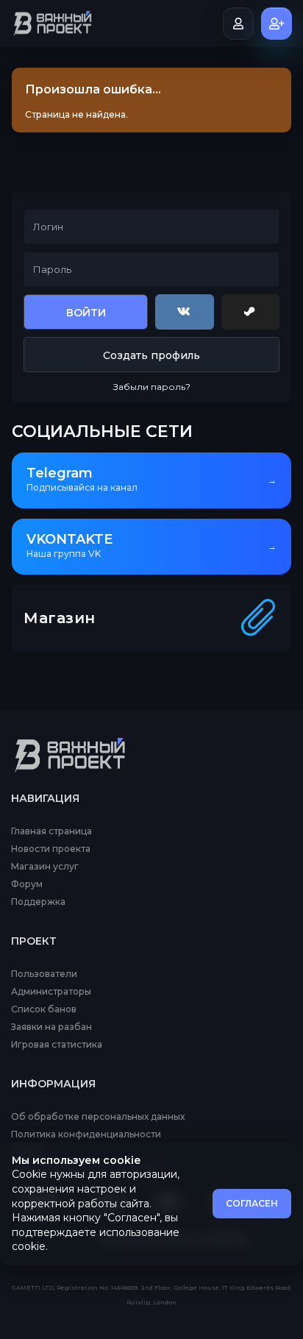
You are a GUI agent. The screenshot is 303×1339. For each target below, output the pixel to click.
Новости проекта (50, 849)
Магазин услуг (45, 866)
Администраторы (51, 991)
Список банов (43, 1009)
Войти (86, 312)
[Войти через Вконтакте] (184, 312)
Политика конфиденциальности (86, 1134)
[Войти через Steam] (250, 312)
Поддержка (38, 902)
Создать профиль (151, 355)
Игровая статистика (56, 1044)
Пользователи (44, 974)
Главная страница (51, 831)
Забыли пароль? (151, 386)
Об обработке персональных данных (98, 1116)
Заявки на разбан (51, 1027)
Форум (27, 884)
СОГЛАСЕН (252, 1203)
